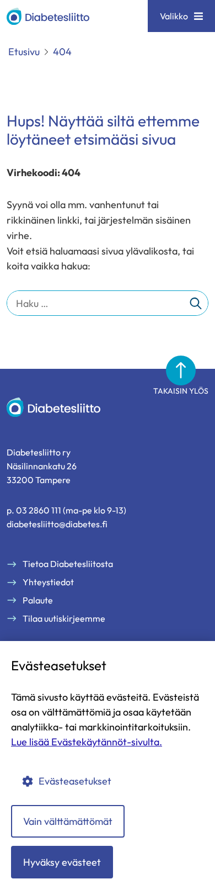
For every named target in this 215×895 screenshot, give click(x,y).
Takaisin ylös (180, 391)
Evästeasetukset (75, 781)
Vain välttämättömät (67, 821)
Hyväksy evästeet (62, 862)
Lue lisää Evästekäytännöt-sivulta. (86, 741)
